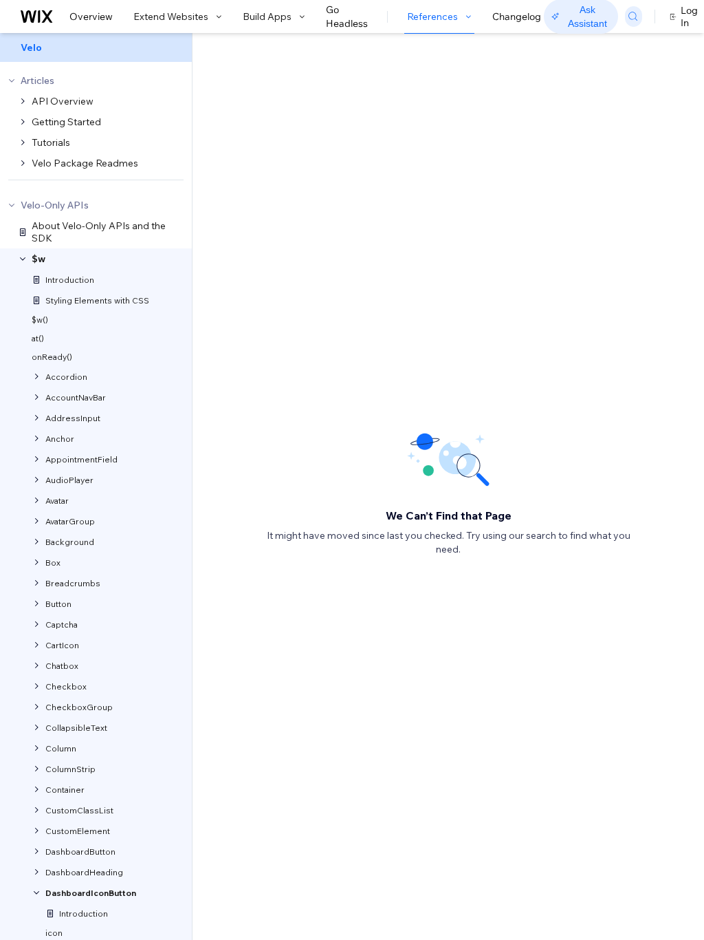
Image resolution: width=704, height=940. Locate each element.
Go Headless (347, 16)
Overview (91, 16)
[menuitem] (96, 47)
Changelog (516, 16)
